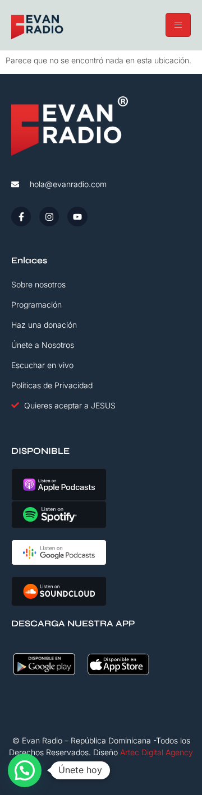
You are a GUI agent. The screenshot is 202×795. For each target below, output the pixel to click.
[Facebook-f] (21, 216)
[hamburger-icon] (178, 25)
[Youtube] (77, 216)
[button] (25, 770)
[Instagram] (49, 216)
